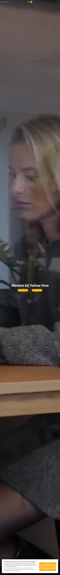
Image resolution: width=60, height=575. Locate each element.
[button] (58, 2)
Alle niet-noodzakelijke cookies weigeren (47, 566)
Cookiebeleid (9, 568)
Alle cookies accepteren (47, 563)
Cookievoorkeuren (47, 569)
